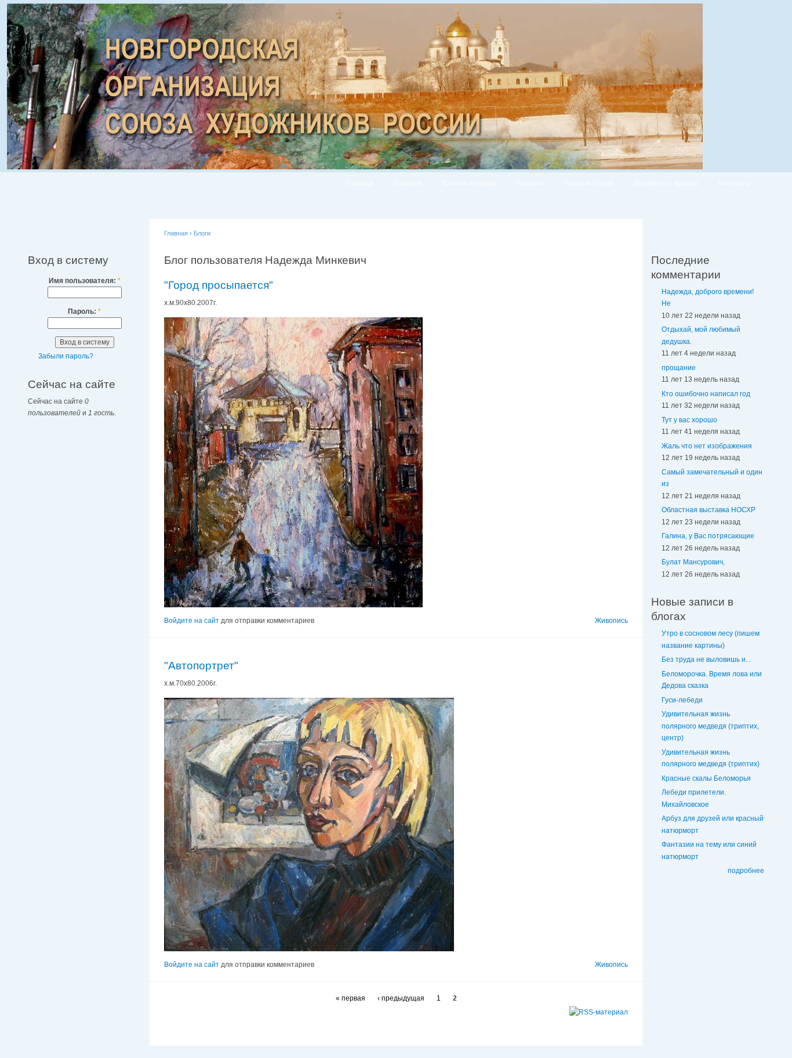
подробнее (746, 871)
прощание (679, 368)
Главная (359, 183)
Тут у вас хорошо (689, 420)
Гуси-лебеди (682, 700)
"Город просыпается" (218, 285)
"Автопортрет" (201, 666)
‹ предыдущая (400, 998)
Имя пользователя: (85, 281)
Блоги (202, 233)
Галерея (408, 183)
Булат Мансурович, (693, 562)
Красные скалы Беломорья (706, 778)
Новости (530, 183)
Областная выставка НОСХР (708, 510)
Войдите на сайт (191, 621)
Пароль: (84, 311)
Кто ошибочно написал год (706, 394)
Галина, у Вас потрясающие (708, 536)
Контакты (734, 183)
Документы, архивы (666, 183)
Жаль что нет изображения (707, 446)
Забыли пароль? (65, 356)
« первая (350, 998)
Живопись (611, 621)
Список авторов (469, 183)
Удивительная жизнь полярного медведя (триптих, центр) (710, 726)
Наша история (589, 183)
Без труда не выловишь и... (706, 659)
